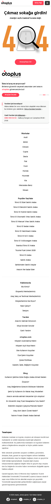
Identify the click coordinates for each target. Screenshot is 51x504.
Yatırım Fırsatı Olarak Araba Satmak (25, 415)
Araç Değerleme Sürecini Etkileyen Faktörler (25, 386)
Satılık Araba (25, 260)
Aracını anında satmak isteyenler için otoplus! (25, 396)
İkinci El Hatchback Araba (25, 231)
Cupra (25, 151)
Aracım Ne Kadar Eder (25, 269)
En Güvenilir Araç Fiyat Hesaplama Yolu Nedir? (25, 401)
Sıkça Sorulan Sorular (32, 109)
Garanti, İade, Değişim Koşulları (25, 365)
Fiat (25, 161)
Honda (25, 171)
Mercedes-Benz (25, 185)
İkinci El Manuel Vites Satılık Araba (25, 221)
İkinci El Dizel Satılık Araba (25, 202)
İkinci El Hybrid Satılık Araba (25, 212)
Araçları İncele (10, 95)
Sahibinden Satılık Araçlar (25, 264)
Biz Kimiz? (25, 286)
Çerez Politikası (25, 360)
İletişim (26, 310)
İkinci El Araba (25, 255)
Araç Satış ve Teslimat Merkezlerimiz (26, 296)
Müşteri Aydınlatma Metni (25, 341)
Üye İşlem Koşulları (25, 355)
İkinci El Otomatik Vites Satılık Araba (25, 216)
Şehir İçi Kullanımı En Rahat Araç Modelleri (25, 391)
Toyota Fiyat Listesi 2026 (25, 250)
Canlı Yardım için (14, 115)
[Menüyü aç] (47, 3)
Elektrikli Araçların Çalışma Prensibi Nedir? (25, 406)
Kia (25, 180)
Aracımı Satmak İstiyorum (25, 321)
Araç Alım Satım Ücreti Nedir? (25, 410)
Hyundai (25, 175)
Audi (26, 137)
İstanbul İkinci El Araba (25, 245)
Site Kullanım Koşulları (25, 350)
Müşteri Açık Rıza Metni (25, 345)
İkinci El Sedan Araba (25, 226)
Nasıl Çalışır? (25, 306)
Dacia (25, 156)
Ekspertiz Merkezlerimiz (25, 291)
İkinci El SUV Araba (25, 236)
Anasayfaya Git (25, 62)
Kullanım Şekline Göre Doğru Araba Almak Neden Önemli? (25, 379)
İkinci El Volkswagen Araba (25, 240)
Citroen (25, 147)
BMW (25, 142)
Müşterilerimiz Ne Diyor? (25, 301)
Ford (26, 166)
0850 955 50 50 (10, 118)
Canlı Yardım (25, 330)
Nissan (25, 190)
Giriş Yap (38, 3)
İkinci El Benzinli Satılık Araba (25, 207)
